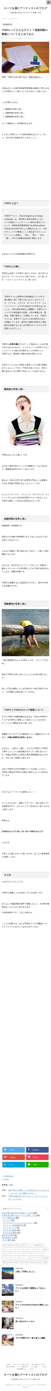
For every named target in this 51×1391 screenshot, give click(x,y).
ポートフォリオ (9, 1228)
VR (23, 1245)
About (31, 1369)
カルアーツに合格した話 (21, 1364)
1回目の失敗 (7, 1245)
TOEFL (6, 1179)
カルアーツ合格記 (41, 1249)
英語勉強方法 (8, 1176)
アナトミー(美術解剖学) (13, 1225)
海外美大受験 (7, 1235)
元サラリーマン (35, 1258)
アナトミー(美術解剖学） (35, 1245)
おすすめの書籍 (9, 1233)
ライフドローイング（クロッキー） (18, 1223)
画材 (33, 1262)
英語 (39, 1262)
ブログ (27, 1254)
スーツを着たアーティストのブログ (25, 8)
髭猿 (11, 1185)
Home (8, 1364)
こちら (4, 924)
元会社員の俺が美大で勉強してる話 (17, 1213)
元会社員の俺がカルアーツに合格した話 (19, 1215)
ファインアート (17, 1254)
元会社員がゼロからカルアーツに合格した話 (25, 1379)
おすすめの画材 (9, 1230)
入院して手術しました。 (25, 1272)
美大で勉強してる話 (38, 1364)
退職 (45, 1262)
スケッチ (7, 1220)
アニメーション (8, 1249)
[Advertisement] (25, 168)
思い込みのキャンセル (24, 1321)
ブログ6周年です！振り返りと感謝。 (31, 1338)
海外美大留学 (25, 1262)
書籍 (4, 1262)
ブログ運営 (6, 1240)
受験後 (46, 1258)
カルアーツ (29, 1249)
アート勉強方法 (8, 1218)
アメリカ (19, 1249)
